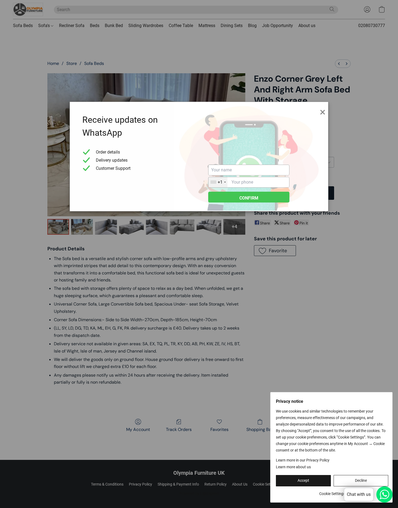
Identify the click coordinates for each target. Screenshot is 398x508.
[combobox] (217, 182)
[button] (303, 480)
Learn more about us (293, 467)
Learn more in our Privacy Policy (303, 460)
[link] (332, 491)
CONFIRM (248, 198)
